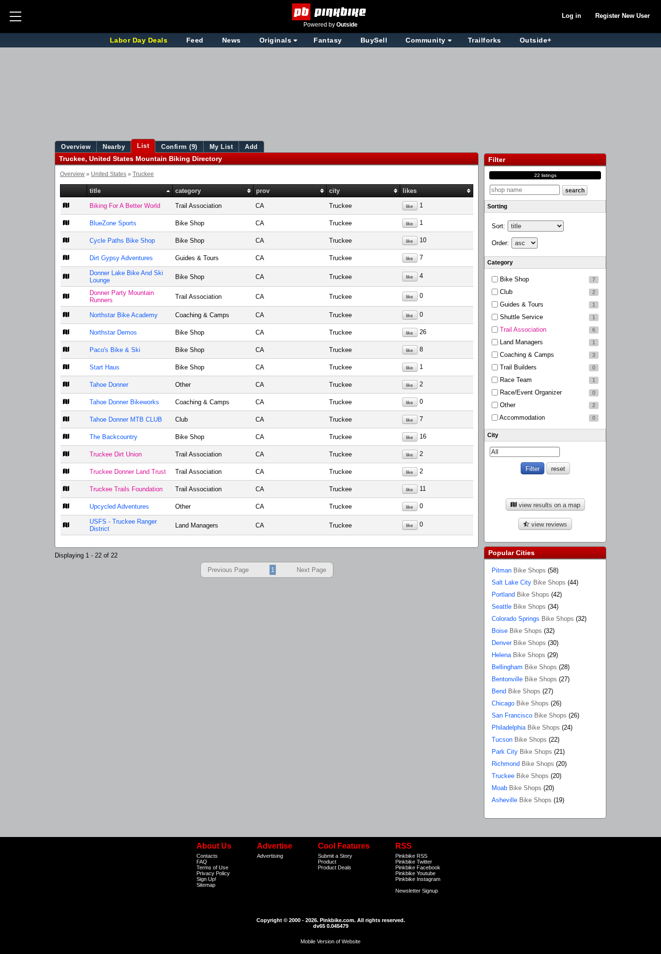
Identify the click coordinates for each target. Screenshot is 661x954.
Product (327, 862)
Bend (516, 691)
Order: (500, 243)
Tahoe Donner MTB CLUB (126, 419)
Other (546, 405)
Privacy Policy (213, 873)
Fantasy (328, 40)
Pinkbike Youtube (415, 873)
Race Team (546, 379)
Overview (72, 174)
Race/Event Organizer (546, 392)
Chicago (520, 703)
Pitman (519, 570)
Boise (517, 630)
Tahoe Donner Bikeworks (124, 402)
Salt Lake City (529, 582)
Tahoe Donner (109, 384)
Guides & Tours (546, 304)
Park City (522, 751)
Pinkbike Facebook (417, 867)
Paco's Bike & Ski (115, 349)
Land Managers (546, 342)
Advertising (270, 856)
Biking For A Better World (125, 205)
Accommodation (546, 417)
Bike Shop (546, 279)
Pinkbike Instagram (417, 879)
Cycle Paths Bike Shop (122, 240)
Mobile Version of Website (330, 941)
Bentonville (524, 679)
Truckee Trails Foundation (126, 489)
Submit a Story (335, 856)
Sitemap (205, 885)
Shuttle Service (546, 317)
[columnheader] (73, 191)
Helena (518, 655)
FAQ (201, 862)
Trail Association (546, 329)
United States (108, 174)
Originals (275, 40)
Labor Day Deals (140, 40)
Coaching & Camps (546, 354)
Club (546, 291)
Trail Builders (546, 367)
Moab (516, 788)
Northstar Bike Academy (124, 315)
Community (426, 40)
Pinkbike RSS (411, 856)
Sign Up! (206, 879)
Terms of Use (212, 867)
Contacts (207, 856)
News (231, 40)
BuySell (374, 40)
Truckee (143, 174)
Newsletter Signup (416, 891)
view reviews (548, 524)
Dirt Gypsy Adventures (121, 258)
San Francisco (529, 715)
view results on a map (548, 505)
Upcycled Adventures (119, 506)
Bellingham (524, 667)
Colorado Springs (533, 618)
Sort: (498, 226)
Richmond (523, 763)
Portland (520, 594)
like (409, 206)
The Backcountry (113, 436)
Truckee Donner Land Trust (128, 471)
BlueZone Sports (113, 223)
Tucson (519, 739)
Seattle (519, 606)
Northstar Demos (113, 332)
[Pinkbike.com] (330, 11)
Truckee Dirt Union (116, 454)
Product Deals (334, 867)
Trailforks (484, 40)
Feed (195, 40)
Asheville (522, 800)
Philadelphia (526, 727)
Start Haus (105, 367)
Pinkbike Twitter (413, 862)
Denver (519, 642)
